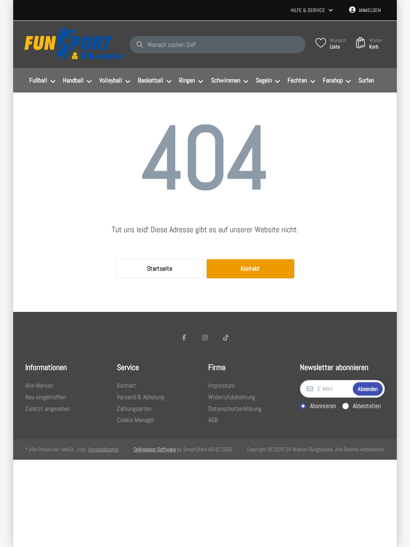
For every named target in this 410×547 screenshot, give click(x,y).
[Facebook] (184, 337)
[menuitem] (42, 80)
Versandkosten (103, 449)
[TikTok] (226, 337)
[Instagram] (205, 337)
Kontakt (250, 268)
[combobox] (217, 45)
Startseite (159, 268)
